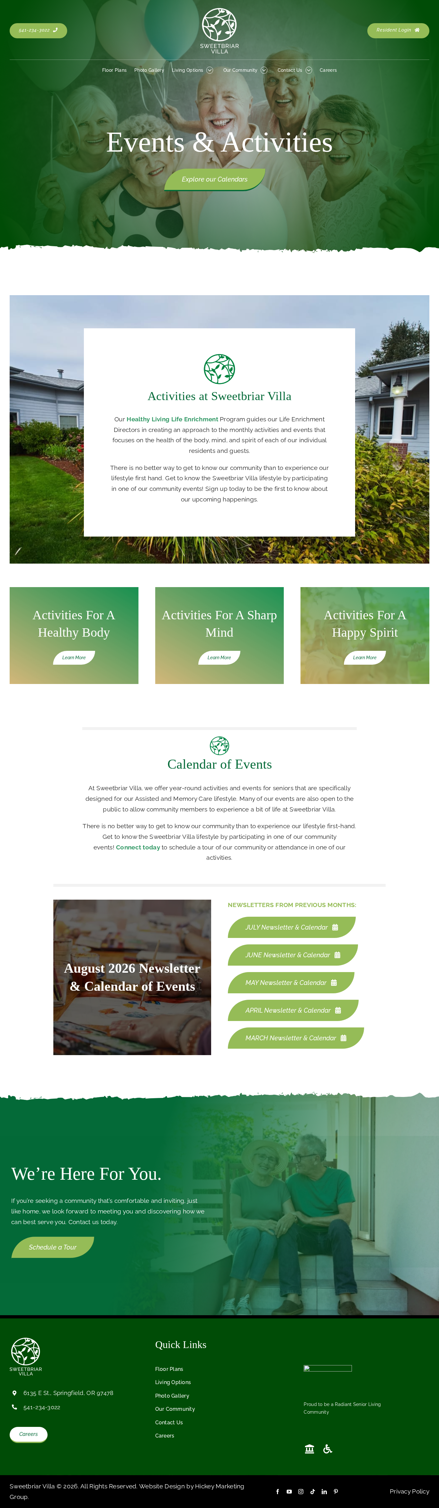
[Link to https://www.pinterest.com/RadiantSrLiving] (348, 1345)
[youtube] (289, 1491)
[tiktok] (312, 1491)
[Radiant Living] (328, 1368)
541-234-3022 (41, 1407)
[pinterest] (335, 1491)
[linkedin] (324, 1491)
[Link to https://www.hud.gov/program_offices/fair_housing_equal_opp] (309, 1449)
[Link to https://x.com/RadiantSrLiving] (321, 1345)
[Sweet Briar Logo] (219, 10)
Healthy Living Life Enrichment (172, 419)
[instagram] (300, 1491)
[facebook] (277, 1491)
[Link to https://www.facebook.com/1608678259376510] (307, 1345)
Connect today (138, 847)
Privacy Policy (409, 1491)
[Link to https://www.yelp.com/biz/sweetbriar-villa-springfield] (334, 1345)
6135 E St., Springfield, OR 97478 (68, 1393)
